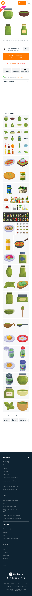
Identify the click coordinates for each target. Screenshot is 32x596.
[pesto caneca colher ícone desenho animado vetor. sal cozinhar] (9, 497)
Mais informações (9, 80)
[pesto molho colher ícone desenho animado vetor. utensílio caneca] (9, 510)
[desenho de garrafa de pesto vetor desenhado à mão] (9, 255)
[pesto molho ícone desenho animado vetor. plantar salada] (9, 389)
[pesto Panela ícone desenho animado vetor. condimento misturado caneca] (9, 375)
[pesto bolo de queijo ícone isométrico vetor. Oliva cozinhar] (9, 524)
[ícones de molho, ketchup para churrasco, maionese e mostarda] (9, 330)
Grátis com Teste (16, 56)
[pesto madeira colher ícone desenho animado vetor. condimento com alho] (9, 483)
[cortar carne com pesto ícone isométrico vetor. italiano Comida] (9, 317)
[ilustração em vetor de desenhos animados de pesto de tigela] (19, 265)
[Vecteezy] (3, 3)
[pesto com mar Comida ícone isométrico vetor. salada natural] (9, 362)
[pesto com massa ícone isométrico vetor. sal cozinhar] (9, 578)
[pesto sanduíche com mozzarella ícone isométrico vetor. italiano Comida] (9, 214)
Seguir (26, 50)
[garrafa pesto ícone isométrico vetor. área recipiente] (9, 564)
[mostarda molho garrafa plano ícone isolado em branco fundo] (22, 331)
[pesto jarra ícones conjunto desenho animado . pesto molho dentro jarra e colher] (9, 161)
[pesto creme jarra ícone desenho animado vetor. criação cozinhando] (9, 456)
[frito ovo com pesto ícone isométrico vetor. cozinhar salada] (9, 537)
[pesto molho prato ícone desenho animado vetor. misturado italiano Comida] (9, 470)
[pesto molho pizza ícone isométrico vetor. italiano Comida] (9, 228)
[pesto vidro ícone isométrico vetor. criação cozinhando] (9, 551)
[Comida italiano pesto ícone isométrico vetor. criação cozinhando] (9, 201)
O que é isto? (19, 77)
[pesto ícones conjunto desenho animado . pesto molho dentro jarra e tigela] (9, 134)
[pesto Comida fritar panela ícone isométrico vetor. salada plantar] (10, 347)
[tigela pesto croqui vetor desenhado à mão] (9, 268)
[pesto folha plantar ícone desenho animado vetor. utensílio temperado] (9, 416)
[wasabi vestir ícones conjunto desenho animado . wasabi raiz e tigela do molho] (9, 187)
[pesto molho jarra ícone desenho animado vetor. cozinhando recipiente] (9, 443)
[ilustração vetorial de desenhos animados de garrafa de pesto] (9, 241)
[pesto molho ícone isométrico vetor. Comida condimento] (9, 429)
